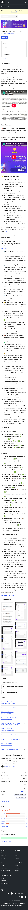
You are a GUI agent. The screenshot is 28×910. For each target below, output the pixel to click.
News (2, 853)
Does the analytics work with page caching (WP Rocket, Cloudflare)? (10, 723)
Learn (2, 863)
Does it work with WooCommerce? (10, 739)
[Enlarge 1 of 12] (11, 604)
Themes (17, 853)
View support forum (6, 841)
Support (5, 58)
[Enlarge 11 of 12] (24, 652)
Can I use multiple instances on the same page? (8, 718)
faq (25, 794)
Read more (23, 797)
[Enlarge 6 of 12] (11, 667)
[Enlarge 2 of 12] (11, 614)
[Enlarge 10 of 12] (24, 641)
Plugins (16, 855)
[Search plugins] (16, 16)
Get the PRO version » (7, 595)
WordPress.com (6, 875)
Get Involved (18, 863)
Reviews (5, 47)
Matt (3, 878)
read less (18, 797)
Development (6, 54)
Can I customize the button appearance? (6, 744)
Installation (6, 51)
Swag (17, 870)
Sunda (6, 890)
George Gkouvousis (8, 33)
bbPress (4, 880)
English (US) (24, 791)
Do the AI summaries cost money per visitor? (7, 729)
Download (4, 37)
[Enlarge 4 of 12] (11, 637)
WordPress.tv (5, 870)
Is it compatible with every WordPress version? (8, 702)
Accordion (17, 794)
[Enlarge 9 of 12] (24, 632)
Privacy (3, 858)
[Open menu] (25, 2)
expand (21, 794)
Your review (4, 826)
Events (16, 865)
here (6, 231)
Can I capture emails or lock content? (11, 735)
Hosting (3, 855)
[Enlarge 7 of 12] (24, 604)
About (3, 850)
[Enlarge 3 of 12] (11, 628)
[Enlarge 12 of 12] (24, 669)
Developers (4, 868)
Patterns (17, 858)
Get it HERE (4, 248)
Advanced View (5, 801)
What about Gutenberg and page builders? (7, 712)
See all (25, 826)
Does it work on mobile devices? (10, 749)
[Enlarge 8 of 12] (24, 624)
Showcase (17, 850)
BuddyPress (5, 883)
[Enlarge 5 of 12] (11, 653)
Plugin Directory (5, 6)
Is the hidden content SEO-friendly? (11, 708)
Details (5, 43)
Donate (17, 868)
